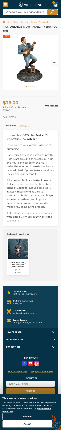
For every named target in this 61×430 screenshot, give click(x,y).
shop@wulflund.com (42, 371)
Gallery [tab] (25, 125)
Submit (30, 391)
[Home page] (4, 22)
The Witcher (44, 22)
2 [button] (28, 86)
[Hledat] (52, 12)
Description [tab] (10, 125)
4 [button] (32, 86)
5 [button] (34, 86)
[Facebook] (24, 363)
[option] (30, 63)
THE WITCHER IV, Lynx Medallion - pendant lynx (18, 265)
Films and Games (29, 22)
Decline (27, 416)
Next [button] (54, 62)
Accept (27, 424)
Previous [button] (6, 62)
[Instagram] (36, 363)
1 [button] (26, 86)
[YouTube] (30, 363)
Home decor (13, 22)
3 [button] (30, 86)
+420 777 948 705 (17, 371)
